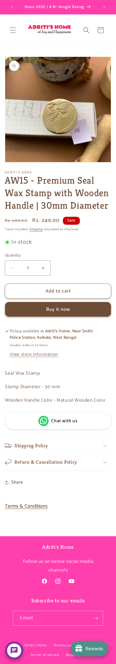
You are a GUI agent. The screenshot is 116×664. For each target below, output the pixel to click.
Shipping (36, 229)
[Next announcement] (104, 7)
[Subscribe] (96, 618)
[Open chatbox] (14, 651)
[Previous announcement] (12, 7)
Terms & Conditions (26, 506)
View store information (34, 354)
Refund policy (66, 645)
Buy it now (58, 309)
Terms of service (45, 655)
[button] (13, 30)
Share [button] (17, 482)
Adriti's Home (35, 645)
